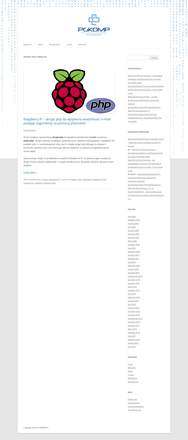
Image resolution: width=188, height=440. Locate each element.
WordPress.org (134, 410)
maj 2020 (132, 262)
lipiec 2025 (132, 241)
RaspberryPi (54, 44)
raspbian (38, 183)
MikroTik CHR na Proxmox (139, 160)
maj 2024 (132, 248)
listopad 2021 (133, 258)
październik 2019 (135, 276)
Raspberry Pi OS (99, 179)
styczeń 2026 (133, 230)
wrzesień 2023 (134, 251)
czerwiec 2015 (134, 332)
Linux (40, 44)
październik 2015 (135, 318)
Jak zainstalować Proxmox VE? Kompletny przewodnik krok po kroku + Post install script (146, 90)
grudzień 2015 (134, 311)
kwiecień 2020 (134, 265)
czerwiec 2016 (134, 290)
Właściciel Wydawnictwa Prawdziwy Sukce (146, 139)
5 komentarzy (30, 130)
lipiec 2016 (132, 286)
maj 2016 (132, 294)
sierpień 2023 (133, 255)
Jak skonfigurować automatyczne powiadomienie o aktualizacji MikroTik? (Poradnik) (145, 118)
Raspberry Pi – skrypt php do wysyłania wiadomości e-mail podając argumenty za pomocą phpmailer (67, 121)
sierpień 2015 (133, 325)
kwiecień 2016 (134, 297)
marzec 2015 (133, 343)
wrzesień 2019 (134, 279)
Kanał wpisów (134, 403)
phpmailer (86, 179)
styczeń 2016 (133, 308)
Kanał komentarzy (136, 406)
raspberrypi (29, 183)
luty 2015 (132, 346)
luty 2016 (132, 304)
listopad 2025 (133, 234)
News (130, 371)
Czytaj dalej (30, 172)
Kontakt (82, 44)
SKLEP (69, 44)
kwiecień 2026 (134, 220)
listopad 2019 (133, 272)
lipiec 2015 (132, 329)
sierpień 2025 (133, 237)
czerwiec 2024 (134, 244)
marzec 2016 (133, 301)
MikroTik (27, 44)
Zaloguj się (132, 399)
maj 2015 (132, 336)
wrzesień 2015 (134, 322)
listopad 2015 (133, 315)
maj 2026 (132, 216)
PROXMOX (132, 378)
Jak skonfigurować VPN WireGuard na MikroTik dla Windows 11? (146, 195)
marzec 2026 (133, 223)
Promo (131, 374)
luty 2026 (132, 227)
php (80, 179)
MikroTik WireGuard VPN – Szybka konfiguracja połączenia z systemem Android (143, 100)
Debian (74, 179)
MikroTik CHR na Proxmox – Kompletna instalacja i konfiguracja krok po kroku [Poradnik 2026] (145, 79)
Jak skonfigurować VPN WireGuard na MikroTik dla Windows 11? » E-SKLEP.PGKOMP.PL (144, 188)
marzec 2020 (133, 269)
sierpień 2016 (133, 283)
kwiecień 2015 (134, 339)
